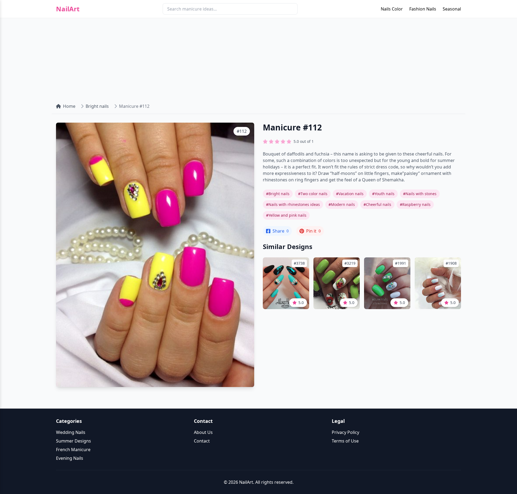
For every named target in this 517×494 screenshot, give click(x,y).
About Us (203, 432)
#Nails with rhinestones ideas (293, 204)
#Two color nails (312, 193)
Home (69, 106)
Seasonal (452, 9)
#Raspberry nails (415, 204)
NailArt (67, 9)
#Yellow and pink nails (286, 215)
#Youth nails (383, 193)
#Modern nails (342, 204)
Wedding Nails (70, 432)
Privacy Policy (345, 432)
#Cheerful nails (377, 204)
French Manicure (73, 449)
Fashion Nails (422, 9)
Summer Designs (73, 441)
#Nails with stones (419, 193)
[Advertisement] (258, 58)
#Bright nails (277, 193)
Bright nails (97, 106)
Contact (202, 441)
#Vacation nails (350, 193)
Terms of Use (345, 441)
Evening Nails (69, 458)
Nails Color (392, 9)
